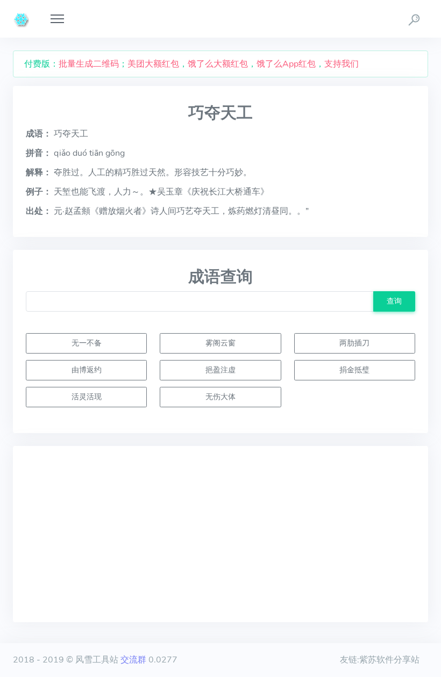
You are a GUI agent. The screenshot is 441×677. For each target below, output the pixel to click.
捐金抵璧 (354, 369)
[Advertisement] (220, 534)
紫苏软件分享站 (389, 660)
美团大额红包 (153, 64)
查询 (394, 301)
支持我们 (341, 64)
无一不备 (87, 342)
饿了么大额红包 (218, 64)
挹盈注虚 (220, 369)
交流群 (133, 660)
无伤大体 (220, 396)
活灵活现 (87, 396)
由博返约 (87, 369)
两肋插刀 (354, 342)
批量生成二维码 (89, 64)
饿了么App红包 (286, 64)
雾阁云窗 (220, 342)
